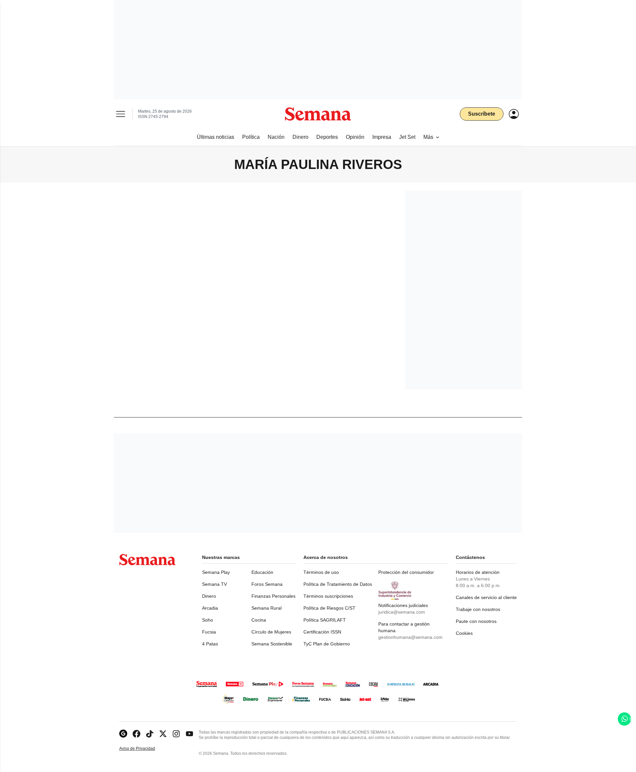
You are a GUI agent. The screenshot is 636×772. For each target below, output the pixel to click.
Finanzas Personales (273, 596)
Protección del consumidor (406, 572)
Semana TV (214, 584)
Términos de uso (321, 572)
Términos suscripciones (328, 596)
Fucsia (209, 631)
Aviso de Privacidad (144, 748)
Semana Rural (266, 608)
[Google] (123, 734)
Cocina (258, 620)
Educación (262, 572)
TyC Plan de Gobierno (326, 643)
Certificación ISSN (322, 631)
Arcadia (210, 608)
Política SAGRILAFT (324, 620)
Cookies (464, 633)
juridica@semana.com (401, 612)
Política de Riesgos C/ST (329, 608)
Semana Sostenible (271, 643)
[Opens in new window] (136, 734)
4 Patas (210, 643)
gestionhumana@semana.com (410, 637)
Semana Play (216, 572)
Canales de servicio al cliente (486, 597)
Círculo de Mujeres (271, 631)
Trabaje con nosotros (478, 609)
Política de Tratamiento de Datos (337, 584)
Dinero (209, 596)
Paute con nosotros (476, 621)
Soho (207, 620)
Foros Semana (267, 584)
